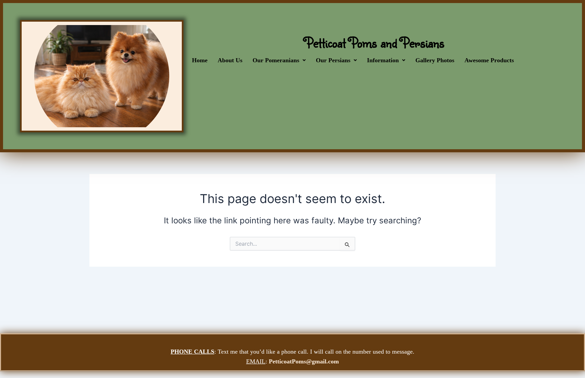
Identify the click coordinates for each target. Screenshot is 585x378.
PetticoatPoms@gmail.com (304, 361)
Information (383, 60)
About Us (230, 60)
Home (200, 60)
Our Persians (333, 60)
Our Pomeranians (276, 60)
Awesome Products (489, 60)
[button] (279, 60)
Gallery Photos (434, 60)
